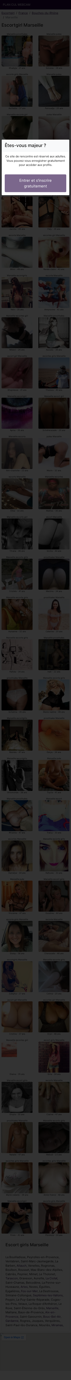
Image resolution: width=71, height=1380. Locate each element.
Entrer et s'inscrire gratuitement (35, 183)
